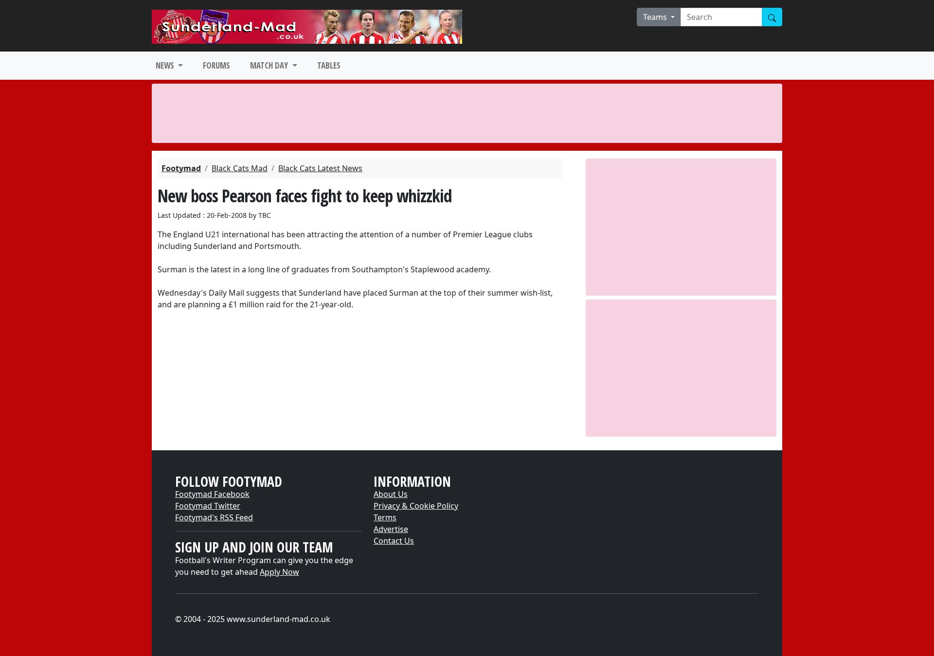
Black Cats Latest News (320, 168)
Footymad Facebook (212, 494)
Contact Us (394, 540)
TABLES (329, 65)
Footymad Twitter (207, 505)
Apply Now (279, 572)
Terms (385, 517)
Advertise (391, 529)
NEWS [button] (166, 65)
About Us (391, 494)
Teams (656, 17)
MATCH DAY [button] (270, 65)
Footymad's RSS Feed (214, 517)
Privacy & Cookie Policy (416, 505)
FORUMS (216, 65)
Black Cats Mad (240, 168)
